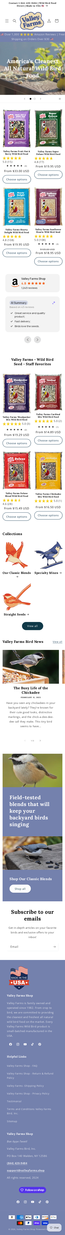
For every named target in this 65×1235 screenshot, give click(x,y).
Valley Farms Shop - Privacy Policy (28, 1093)
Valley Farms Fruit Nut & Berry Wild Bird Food (16, 152)
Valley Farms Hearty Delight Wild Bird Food (16, 231)
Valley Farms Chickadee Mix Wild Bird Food (48, 495)
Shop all (20, 888)
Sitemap (12, 1121)
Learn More (32, 80)
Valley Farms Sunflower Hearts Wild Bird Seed (48, 230)
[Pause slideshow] (61, 99)
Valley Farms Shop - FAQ (22, 1065)
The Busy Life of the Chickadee (31, 690)
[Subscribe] (54, 947)
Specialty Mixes (46, 573)
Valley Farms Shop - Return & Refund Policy (30, 1075)
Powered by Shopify (46, 1229)
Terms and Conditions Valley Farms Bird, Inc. (29, 1111)
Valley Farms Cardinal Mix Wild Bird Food (48, 415)
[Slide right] (40, 740)
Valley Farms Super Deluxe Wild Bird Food (48, 153)
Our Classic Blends (17, 573)
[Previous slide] (24, 99)
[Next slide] (40, 99)
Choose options (16, 179)
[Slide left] (25, 740)
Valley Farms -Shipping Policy (25, 1085)
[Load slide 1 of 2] (30, 99)
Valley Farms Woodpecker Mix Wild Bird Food (17, 418)
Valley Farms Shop (26, 1229)
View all (32, 626)
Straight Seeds (14, 614)
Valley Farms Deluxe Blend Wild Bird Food (16, 494)
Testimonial (14, 1101)
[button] (7, 21)
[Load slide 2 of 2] (35, 99)
